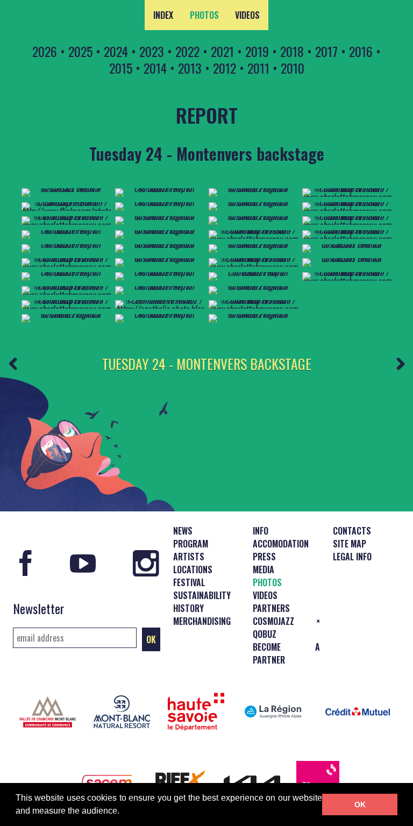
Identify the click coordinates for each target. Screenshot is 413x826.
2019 (257, 51)
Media (263, 569)
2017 (326, 51)
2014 (155, 67)
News (183, 530)
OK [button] (360, 804)
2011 (258, 67)
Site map (349, 543)
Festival (189, 582)
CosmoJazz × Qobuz (286, 627)
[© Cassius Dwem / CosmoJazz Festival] (66, 188)
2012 (224, 67)
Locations (192, 569)
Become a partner (286, 653)
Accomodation (281, 543)
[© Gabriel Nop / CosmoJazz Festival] (66, 230)
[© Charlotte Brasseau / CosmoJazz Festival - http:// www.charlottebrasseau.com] (66, 294)
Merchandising (202, 621)
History (188, 608)
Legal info (352, 556)
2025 (80, 51)
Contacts (352, 530)
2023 (151, 51)
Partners (271, 608)
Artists (188, 556)
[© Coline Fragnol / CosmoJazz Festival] (66, 314)
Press (264, 556)
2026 (44, 51)
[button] (123, 812)
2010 (292, 67)
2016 (361, 51)
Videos (247, 15)
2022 (187, 51)
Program (190, 543)
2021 (222, 51)
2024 (116, 51)
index (163, 15)
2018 (292, 51)
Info (260, 530)
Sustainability (202, 595)
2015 (120, 67)
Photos (204, 15)
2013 (190, 67)
